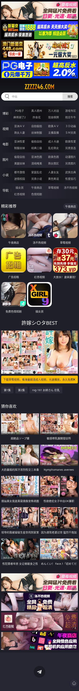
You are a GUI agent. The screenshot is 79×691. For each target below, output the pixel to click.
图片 (5, 159)
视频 (5, 129)
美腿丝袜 (19, 163)
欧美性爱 (70, 141)
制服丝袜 (19, 148)
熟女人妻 (19, 132)
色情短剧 (36, 194)
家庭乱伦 (36, 172)
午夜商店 (36, 187)
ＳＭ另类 (70, 132)
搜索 (70, 96)
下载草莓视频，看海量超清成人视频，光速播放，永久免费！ (39, 379)
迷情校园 (19, 179)
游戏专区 (70, 110)
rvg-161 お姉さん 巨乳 (46, 390)
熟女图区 (53, 163)
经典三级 (36, 148)
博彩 (5, 113)
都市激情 (19, 172)
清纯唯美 (36, 163)
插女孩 (20, 187)
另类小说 (36, 179)
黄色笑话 (53, 179)
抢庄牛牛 (70, 117)
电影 (5, 144)
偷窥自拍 (19, 157)
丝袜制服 (36, 132)
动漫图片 (70, 157)
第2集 (21, 390)
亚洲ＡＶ (19, 126)
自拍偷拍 (36, 126)
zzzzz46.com (39, 87)
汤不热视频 (70, 187)
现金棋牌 (53, 117)
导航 (5, 190)
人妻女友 (53, 172)
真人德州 (36, 110)
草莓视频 (53, 187)
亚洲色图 (36, 157)
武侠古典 (70, 172)
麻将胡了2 (19, 117)
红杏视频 (19, 194)
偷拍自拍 (36, 141)
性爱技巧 (70, 179)
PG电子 (19, 110)
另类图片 (70, 163)
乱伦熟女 (53, 148)
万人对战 (53, 110)
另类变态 (70, 148)
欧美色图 (53, 157)
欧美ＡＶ (53, 126)
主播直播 (53, 132)
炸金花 (37, 117)
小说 (5, 175)
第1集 (7, 390)
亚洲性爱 (19, 141)
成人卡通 (53, 141)
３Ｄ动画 (70, 126)
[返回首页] (74, 683)
